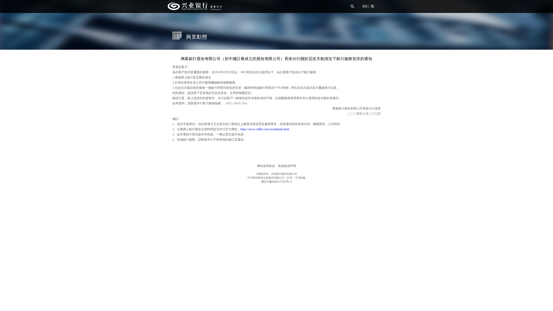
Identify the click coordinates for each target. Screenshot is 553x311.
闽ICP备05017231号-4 (276, 181)
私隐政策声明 (287, 166)
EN (364, 6)
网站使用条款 (266, 166)
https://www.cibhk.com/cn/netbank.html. (265, 129)
